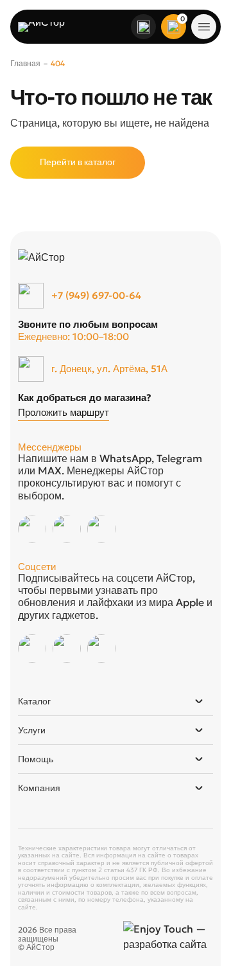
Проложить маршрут (63, 412)
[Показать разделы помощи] (199, 759)
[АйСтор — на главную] (72, 257)
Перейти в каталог (78, 162)
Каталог (34, 701)
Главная (25, 63)
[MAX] (101, 529)
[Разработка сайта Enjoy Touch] (168, 936)
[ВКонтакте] (32, 648)
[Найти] (143, 27)
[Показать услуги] (199, 730)
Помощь (35, 759)
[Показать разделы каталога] (199, 701)
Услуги (32, 730)
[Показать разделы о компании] (199, 788)
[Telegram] (67, 529)
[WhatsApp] (32, 529)
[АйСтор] (49, 27)
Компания (39, 788)
